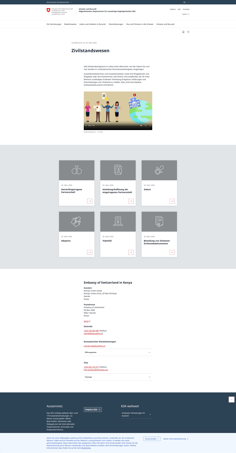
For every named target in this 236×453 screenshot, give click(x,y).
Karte (86, 321)
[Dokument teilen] (188, 31)
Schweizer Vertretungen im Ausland (133, 414)
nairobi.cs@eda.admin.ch (94, 346)
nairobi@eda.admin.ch (93, 333)
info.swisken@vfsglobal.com (96, 369)
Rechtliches (86, 448)
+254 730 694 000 (91, 330)
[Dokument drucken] (183, 31)
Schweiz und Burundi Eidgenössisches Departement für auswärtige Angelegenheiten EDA (107, 10)
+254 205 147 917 (91, 367)
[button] (54, 24)
